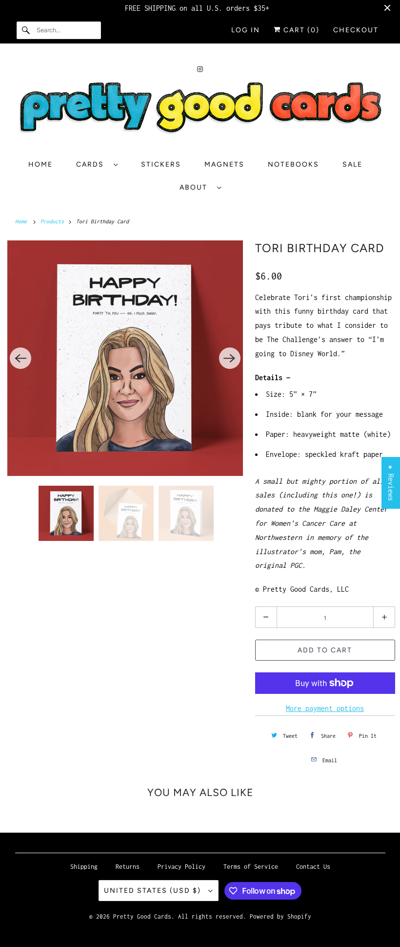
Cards (92, 164)
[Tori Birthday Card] (125, 358)
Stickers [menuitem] (161, 164)
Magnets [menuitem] (224, 164)
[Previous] (20, 358)
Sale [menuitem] (352, 164)
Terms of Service (250, 866)
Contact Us (313, 866)
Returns (128, 866)
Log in (245, 30)
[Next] (229, 358)
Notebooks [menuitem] (293, 164)
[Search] (26, 30)
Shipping (84, 866)
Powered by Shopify (280, 916)
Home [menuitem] (40, 164)
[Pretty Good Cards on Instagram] (200, 69)
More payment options (325, 708)
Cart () (300, 30)
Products (53, 221)
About (196, 187)
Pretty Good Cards (142, 916)
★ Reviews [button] (391, 483)
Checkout (356, 30)
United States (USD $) (153, 890)
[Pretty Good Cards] (200, 111)
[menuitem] (96, 164)
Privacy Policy (181, 866)
